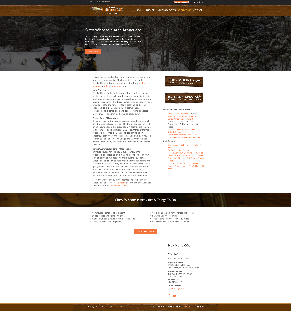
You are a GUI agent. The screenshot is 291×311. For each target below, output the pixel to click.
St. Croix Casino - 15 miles (178, 132)
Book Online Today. (119, 185)
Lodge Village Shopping (178, 113)
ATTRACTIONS (184, 10)
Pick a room (119, 182)
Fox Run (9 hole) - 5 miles (178, 150)
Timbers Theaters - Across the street (183, 129)
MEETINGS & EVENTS (167, 10)
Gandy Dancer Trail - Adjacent (180, 119)
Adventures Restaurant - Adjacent (182, 116)
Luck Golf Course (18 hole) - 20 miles (183, 163)
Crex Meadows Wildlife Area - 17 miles (184, 137)
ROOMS (140, 10)
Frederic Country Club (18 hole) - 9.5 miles (185, 153)
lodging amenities (112, 86)
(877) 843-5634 (106, 2)
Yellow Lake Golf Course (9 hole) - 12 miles (186, 155)
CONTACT (197, 10)
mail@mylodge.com (176, 288)
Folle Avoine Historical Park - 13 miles (183, 134)
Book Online (91, 2)
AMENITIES (150, 10)
